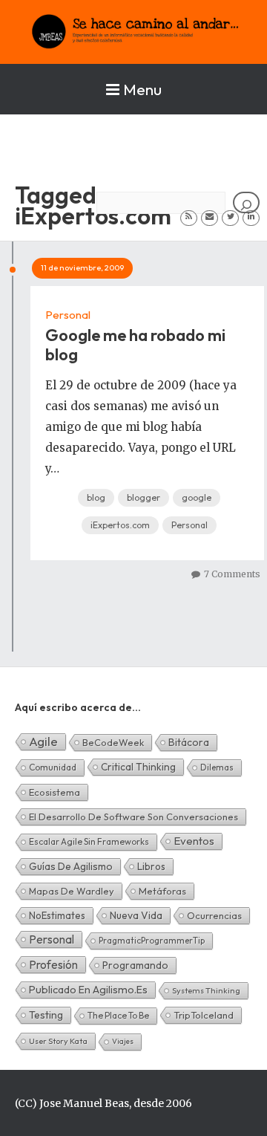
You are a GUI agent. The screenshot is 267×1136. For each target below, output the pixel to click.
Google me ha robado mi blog (135, 345)
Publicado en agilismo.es (88, 989)
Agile (43, 741)
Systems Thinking (206, 990)
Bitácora (188, 742)
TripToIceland (204, 1015)
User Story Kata (58, 1041)
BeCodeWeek (113, 742)
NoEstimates (57, 915)
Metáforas (162, 891)
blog (96, 497)
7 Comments (232, 574)
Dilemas (217, 767)
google (196, 497)
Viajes (123, 1041)
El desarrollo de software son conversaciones (133, 816)
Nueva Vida (136, 915)
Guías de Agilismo (71, 866)
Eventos (194, 841)
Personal (67, 315)
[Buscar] (246, 202)
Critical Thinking (138, 766)
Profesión (53, 964)
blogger (143, 497)
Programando (135, 965)
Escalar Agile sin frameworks (89, 841)
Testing (46, 1015)
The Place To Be (118, 1015)
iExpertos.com (120, 524)
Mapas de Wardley (71, 891)
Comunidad (52, 767)
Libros (151, 866)
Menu (142, 89)
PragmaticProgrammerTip (152, 940)
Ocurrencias (214, 915)
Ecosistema (54, 792)
